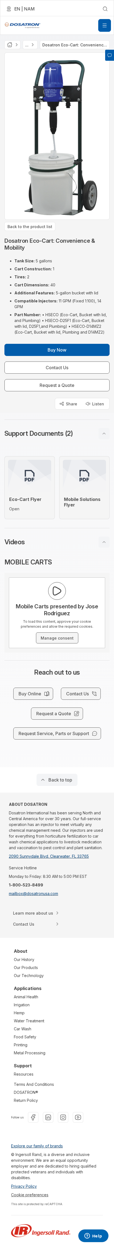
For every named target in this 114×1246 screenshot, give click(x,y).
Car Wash (22, 1028)
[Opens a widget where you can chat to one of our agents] (93, 1236)
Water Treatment (29, 1020)
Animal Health (26, 996)
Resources (23, 1074)
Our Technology (29, 975)
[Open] (104, 25)
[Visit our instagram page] (63, 1117)
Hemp (19, 1012)
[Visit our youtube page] (78, 1117)
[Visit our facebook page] (33, 1117)
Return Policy (26, 1100)
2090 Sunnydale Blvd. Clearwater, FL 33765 (49, 856)
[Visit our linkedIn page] (48, 1117)
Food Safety (25, 1036)
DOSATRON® (26, 1092)
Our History (24, 959)
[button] (57, 433)
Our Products (26, 967)
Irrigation (22, 1004)
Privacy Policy (24, 1186)
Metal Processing (29, 1052)
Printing (20, 1044)
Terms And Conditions (34, 1084)
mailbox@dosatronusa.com (33, 893)
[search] (105, 8)
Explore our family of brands (37, 1146)
